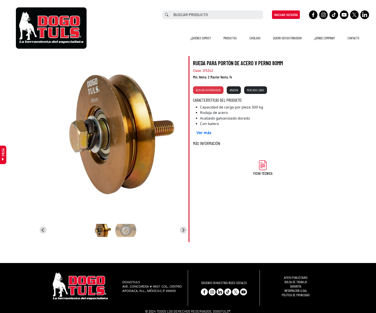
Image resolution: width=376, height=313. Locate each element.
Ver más (203, 132)
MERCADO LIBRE (255, 90)
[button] (102, 230)
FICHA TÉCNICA (262, 173)
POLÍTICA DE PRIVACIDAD (296, 295)
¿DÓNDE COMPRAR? (324, 38)
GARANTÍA (295, 286)
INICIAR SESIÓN (286, 15)
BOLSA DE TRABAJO (296, 282)
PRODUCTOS (230, 38)
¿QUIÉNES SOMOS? (200, 38)
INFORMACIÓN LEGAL (295, 290)
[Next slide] (183, 229)
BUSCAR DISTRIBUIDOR (208, 90)
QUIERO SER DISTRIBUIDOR (287, 38)
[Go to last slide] (43, 229)
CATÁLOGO (254, 38)
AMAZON (234, 90)
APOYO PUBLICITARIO (295, 277)
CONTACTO (353, 38)
